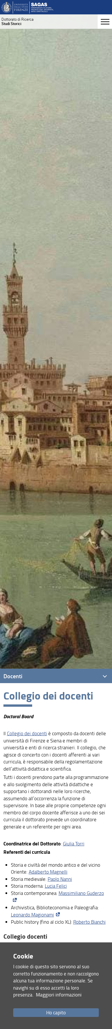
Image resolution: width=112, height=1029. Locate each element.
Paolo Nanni (60, 879)
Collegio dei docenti (27, 733)
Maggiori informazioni (59, 994)
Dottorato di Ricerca (17, 21)
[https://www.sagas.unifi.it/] (27, 7)
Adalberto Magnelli (48, 871)
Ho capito (56, 1012)
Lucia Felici (56, 886)
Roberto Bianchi (89, 922)
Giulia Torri (73, 843)
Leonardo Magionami (32, 914)
